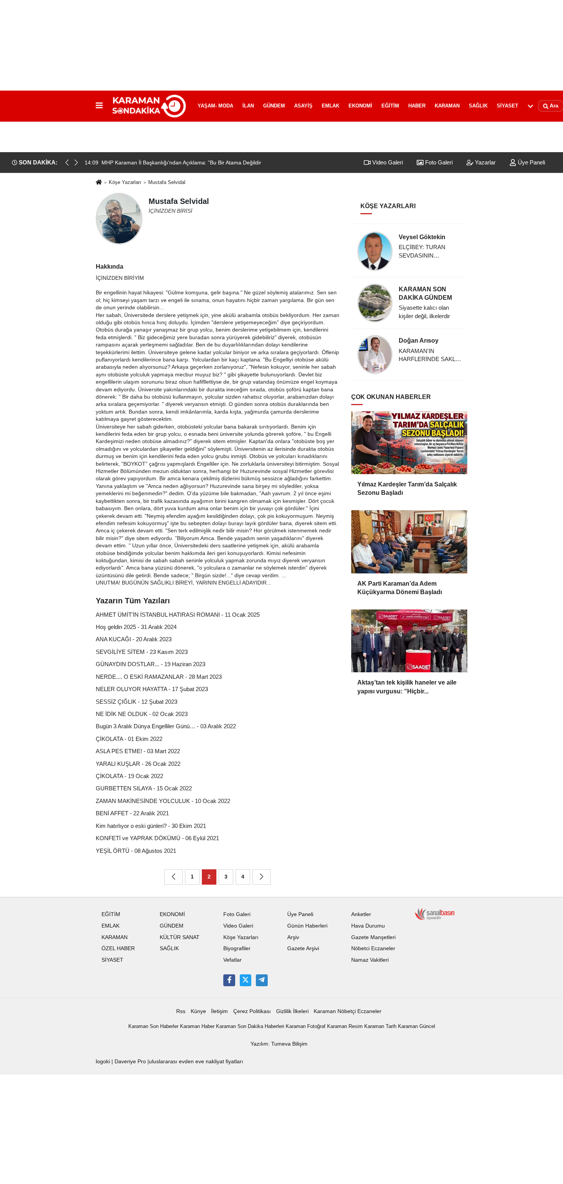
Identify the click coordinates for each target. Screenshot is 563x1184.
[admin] (261, 980)
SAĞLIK (478, 105)
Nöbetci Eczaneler (373, 948)
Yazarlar (484, 162)
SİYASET (507, 105)
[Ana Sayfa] (99, 183)
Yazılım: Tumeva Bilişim (279, 1044)
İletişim (219, 1011)
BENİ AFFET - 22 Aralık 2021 (132, 813)
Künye (198, 1011)
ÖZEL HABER (118, 948)
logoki (103, 1061)
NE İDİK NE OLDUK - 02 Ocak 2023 (142, 714)
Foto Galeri (438, 162)
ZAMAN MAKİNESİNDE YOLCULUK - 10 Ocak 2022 (163, 801)
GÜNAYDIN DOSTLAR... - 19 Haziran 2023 (150, 664)
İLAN (248, 105)
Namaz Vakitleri (370, 960)
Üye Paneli (530, 162)
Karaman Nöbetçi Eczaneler (347, 1011)
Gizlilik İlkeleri (292, 1011)
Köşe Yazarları (125, 182)
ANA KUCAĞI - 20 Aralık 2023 (134, 639)
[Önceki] (173, 877)
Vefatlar (232, 960)
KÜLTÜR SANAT (180, 937)
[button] (76, 162)
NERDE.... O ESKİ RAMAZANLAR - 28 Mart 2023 (159, 676)
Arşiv (293, 937)
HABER (417, 105)
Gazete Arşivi (303, 948)
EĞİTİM (390, 105)
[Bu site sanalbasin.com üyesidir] (435, 913)
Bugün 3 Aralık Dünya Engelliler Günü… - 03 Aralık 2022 (166, 726)
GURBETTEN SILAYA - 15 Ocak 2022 (144, 788)
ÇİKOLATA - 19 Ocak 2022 (129, 776)
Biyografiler (236, 948)
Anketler (361, 914)
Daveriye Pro (130, 1061)
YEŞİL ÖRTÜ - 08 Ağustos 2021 (136, 850)
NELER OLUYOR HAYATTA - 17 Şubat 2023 (152, 689)
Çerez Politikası (252, 1011)
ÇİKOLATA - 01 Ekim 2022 (129, 739)
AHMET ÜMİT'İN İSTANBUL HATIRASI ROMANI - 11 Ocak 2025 (178, 614)
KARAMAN (447, 105)
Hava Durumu (368, 926)
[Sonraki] (261, 877)
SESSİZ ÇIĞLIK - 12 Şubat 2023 (136, 701)
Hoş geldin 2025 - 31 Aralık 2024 (136, 627)
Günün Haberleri (307, 926)
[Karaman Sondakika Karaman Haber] (148, 106)
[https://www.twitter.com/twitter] (245, 980)
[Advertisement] (281, 53)
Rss (180, 1011)
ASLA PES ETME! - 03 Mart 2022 (138, 751)
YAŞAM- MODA (215, 105)
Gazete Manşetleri (373, 937)
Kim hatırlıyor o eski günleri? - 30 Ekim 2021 (151, 826)
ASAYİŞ (303, 105)
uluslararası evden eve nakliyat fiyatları (196, 1061)
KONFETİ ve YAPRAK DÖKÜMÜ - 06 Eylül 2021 (157, 838)
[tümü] (530, 106)
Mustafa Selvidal (166, 182)
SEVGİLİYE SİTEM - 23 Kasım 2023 (142, 652)
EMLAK (330, 105)
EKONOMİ (360, 105)
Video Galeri (387, 162)
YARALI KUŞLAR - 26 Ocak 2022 (138, 763)
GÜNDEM (274, 105)
